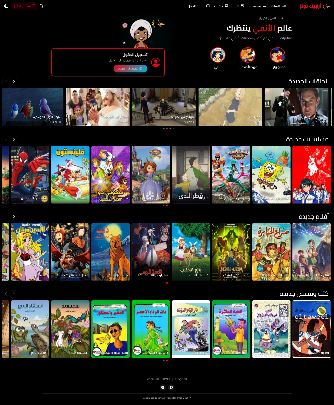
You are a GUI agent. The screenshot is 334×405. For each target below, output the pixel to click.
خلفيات (218, 6)
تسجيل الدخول (22, 6)
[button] (5, 81)
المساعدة (153, 379)
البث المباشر (278, 6)
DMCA (166, 379)
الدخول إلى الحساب (128, 69)
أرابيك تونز (311, 6)
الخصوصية (181, 379)
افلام (236, 6)
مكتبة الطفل (196, 6)
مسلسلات (255, 6)
